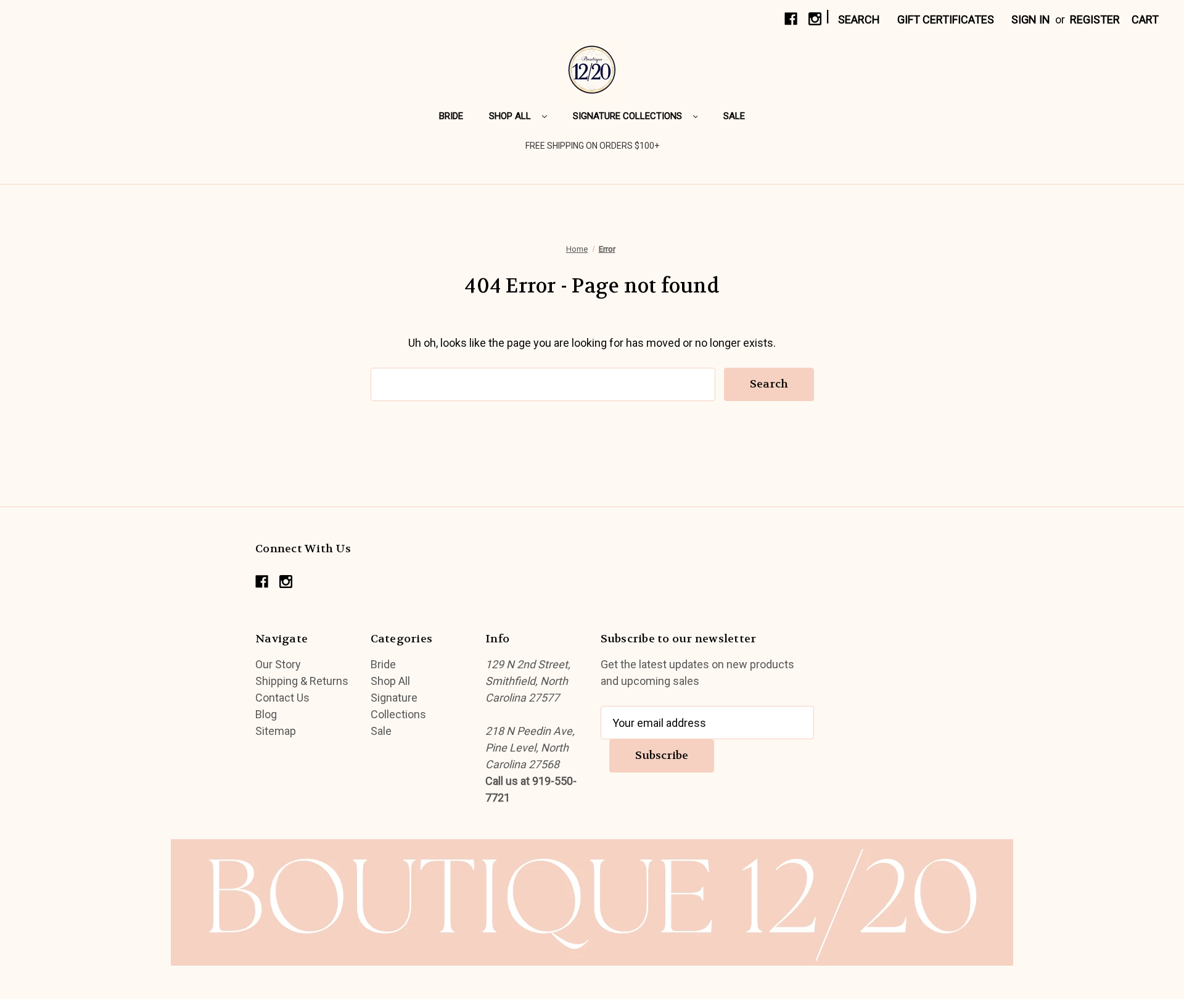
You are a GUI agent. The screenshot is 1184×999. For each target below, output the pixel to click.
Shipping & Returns (301, 680)
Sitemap (275, 730)
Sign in (1030, 19)
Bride (451, 116)
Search (859, 19)
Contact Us (282, 697)
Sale (734, 116)
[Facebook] (790, 18)
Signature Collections (628, 116)
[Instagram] (814, 18)
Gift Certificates (945, 19)
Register (1095, 19)
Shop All (511, 116)
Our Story (278, 664)
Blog (266, 714)
